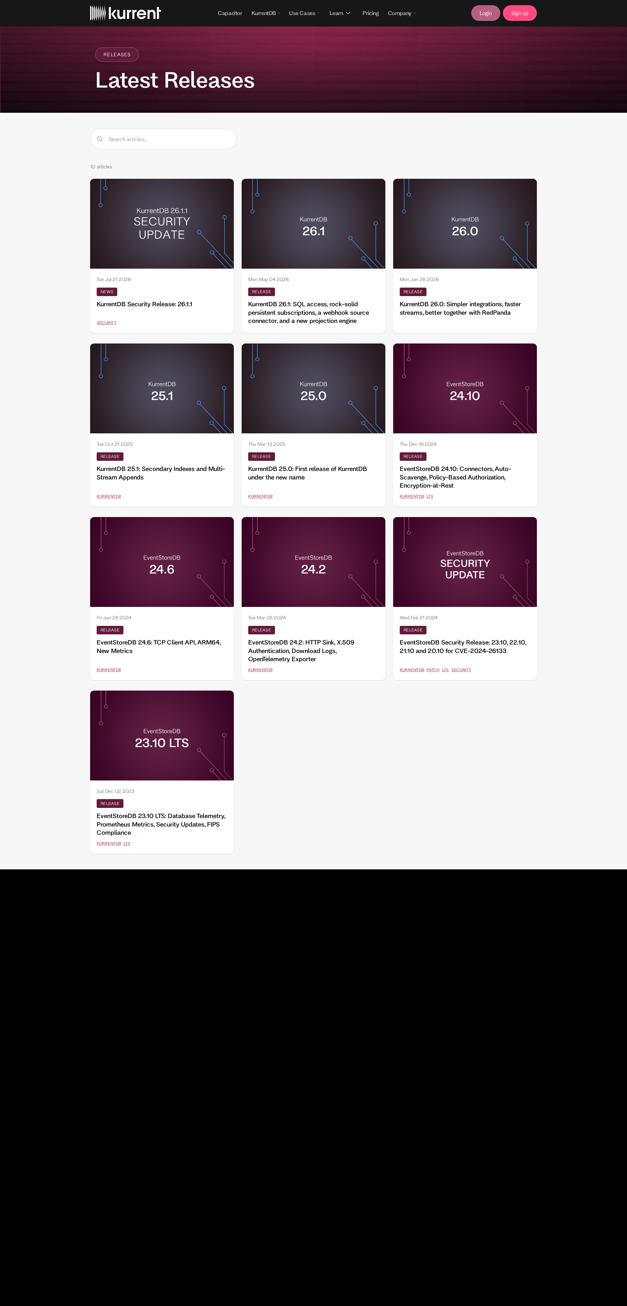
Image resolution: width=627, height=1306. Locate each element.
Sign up (519, 13)
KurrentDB (263, 13)
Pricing (370, 13)
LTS (429, 496)
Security (107, 322)
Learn (336, 13)
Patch (433, 669)
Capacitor (230, 13)
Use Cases (302, 13)
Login (486, 13)
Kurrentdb (109, 496)
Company (399, 13)
